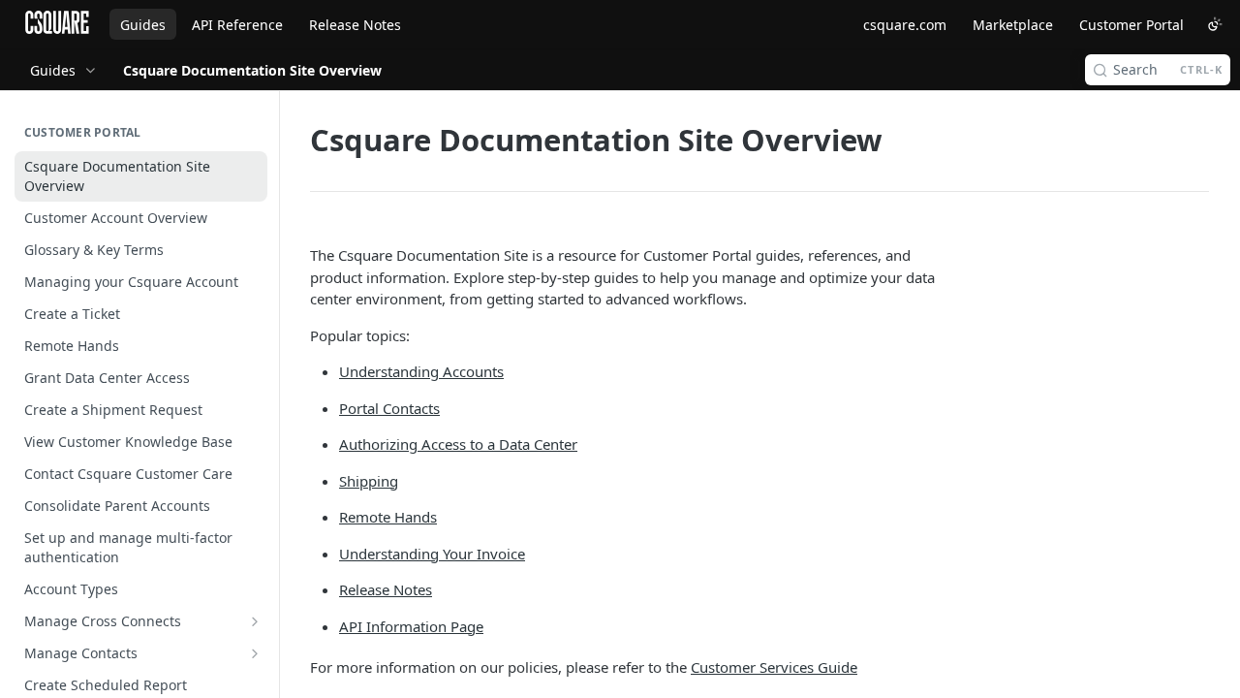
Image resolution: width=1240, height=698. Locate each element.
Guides (143, 25)
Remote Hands (388, 516)
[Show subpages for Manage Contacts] (255, 653)
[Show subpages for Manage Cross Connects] (255, 621)
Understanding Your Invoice (432, 553)
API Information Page (411, 626)
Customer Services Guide (774, 667)
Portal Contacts (389, 408)
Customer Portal (1131, 25)
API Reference (237, 25)
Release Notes (355, 25)
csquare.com (904, 25)
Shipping (368, 481)
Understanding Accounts (421, 371)
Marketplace (1013, 25)
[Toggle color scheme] (1214, 24)
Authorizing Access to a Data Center (458, 444)
